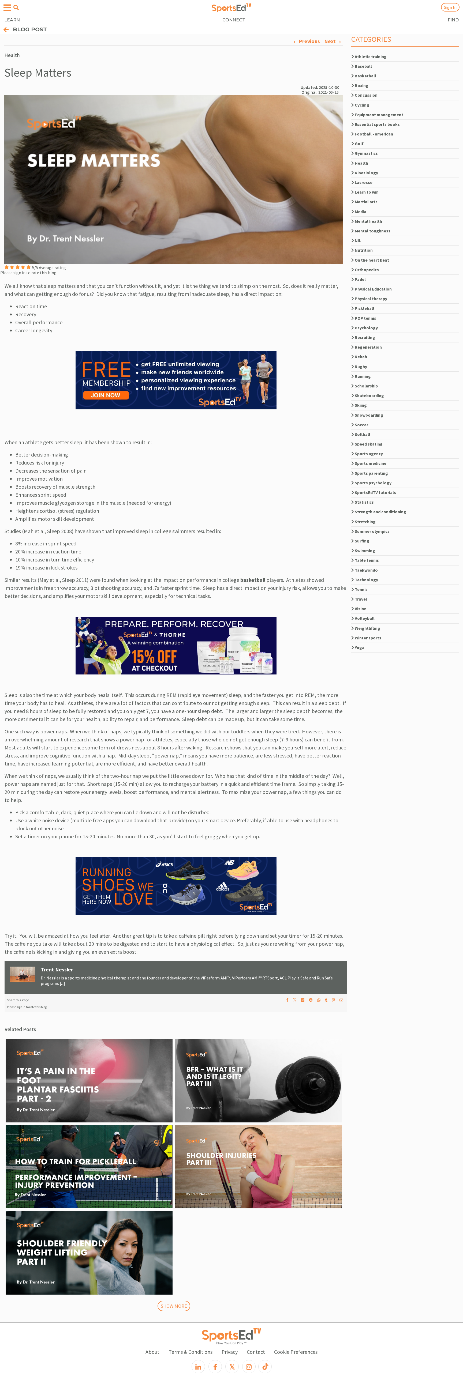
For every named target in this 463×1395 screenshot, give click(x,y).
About (152, 1351)
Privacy (230, 1351)
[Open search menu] (16, 7)
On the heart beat (371, 260)
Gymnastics (366, 153)
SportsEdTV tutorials (375, 492)
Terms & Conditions (190, 1351)
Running (362, 376)
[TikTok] (265, 1366)
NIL (357, 240)
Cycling (361, 105)
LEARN (12, 19)
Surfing (361, 541)
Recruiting (364, 337)
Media (360, 211)
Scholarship (366, 386)
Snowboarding (368, 415)
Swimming (364, 550)
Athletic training (370, 56)
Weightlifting (367, 628)
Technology (366, 579)
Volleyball (364, 618)
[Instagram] (249, 1367)
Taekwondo (366, 570)
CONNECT (233, 19)
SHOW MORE (174, 1306)
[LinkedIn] (198, 1367)
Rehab (360, 356)
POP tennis (365, 318)
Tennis (361, 589)
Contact (256, 1351)
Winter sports (367, 637)
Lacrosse (363, 182)
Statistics (364, 502)
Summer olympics (372, 531)
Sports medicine (370, 463)
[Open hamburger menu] (7, 7)
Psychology (366, 327)
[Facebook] (215, 1367)
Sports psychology (372, 482)
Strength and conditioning (380, 511)
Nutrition (363, 250)
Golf (359, 143)
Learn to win (366, 192)
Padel (360, 279)
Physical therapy (370, 298)
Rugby (360, 366)
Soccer (361, 424)
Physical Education (373, 289)
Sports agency (368, 453)
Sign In (450, 7)
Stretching (365, 521)
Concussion (366, 95)
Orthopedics (366, 269)
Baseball (363, 66)
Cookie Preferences (296, 1351)
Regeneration (368, 347)
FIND (453, 19)
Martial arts (366, 201)
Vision (360, 608)
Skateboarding (369, 395)
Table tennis (366, 560)
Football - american (373, 134)
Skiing (360, 405)
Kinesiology (366, 172)
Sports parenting (371, 473)
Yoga (359, 647)
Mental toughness (372, 230)
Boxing (361, 85)
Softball (362, 434)
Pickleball (364, 308)
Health (361, 163)
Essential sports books (377, 124)
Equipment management (378, 114)
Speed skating (368, 444)
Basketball (365, 75)
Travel (360, 599)
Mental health (368, 221)
